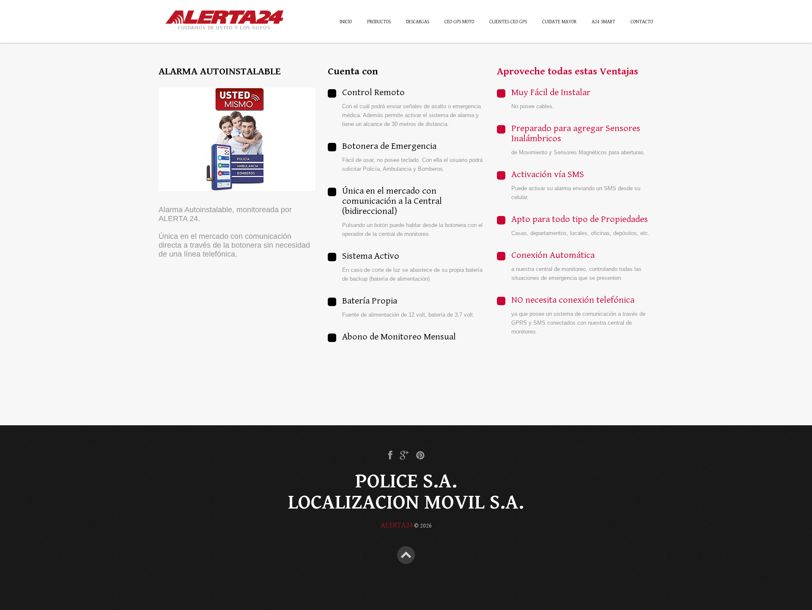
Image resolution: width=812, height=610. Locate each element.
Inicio (346, 22)
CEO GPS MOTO (459, 22)
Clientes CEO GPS (508, 22)
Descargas (417, 22)
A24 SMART (603, 22)
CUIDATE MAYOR (559, 22)
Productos (379, 22)
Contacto (642, 22)
